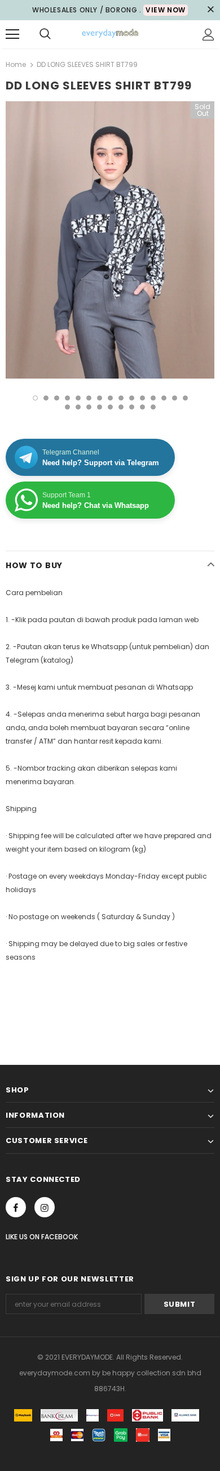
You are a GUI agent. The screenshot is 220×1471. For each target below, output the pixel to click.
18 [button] (88, 407)
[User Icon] (208, 35)
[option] (110, 240)
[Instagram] (44, 1207)
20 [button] (110, 407)
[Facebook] (16, 1207)
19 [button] (99, 407)
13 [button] (163, 398)
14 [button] (174, 398)
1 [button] (35, 398)
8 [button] (110, 398)
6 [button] (88, 398)
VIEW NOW (166, 10)
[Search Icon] (45, 34)
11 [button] (142, 398)
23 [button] (142, 407)
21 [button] (121, 407)
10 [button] (131, 398)
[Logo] (110, 33)
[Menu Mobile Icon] (12, 34)
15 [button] (185, 398)
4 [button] (67, 398)
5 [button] (78, 398)
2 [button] (46, 398)
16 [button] (67, 407)
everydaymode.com (55, 1373)
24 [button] (153, 407)
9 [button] (121, 398)
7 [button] (99, 398)
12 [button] (153, 398)
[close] (210, 10)
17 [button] (78, 407)
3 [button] (56, 398)
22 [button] (131, 407)
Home (16, 64)
